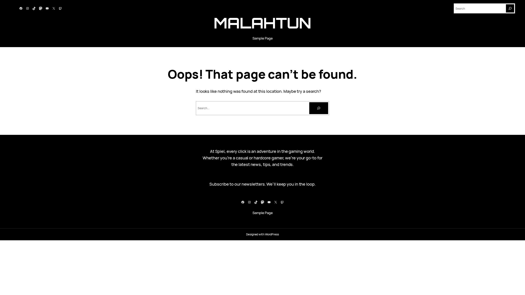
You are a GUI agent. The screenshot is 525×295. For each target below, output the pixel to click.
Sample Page (262, 38)
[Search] (510, 8)
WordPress (272, 234)
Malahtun (262, 23)
